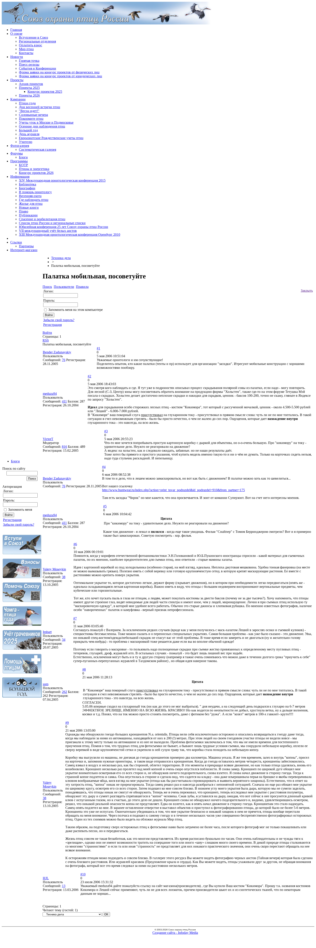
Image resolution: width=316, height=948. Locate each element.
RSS (46, 340)
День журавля (29, 134)
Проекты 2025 (29, 88)
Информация (19, 176)
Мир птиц (26, 49)
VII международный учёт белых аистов (48, 230)
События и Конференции (37, 68)
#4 (104, 467)
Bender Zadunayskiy (57, 352)
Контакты (26, 53)
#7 (75, 618)
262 (64, 692)
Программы (19, 161)
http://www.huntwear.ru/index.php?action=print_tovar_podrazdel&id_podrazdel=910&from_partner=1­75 (173, 490)
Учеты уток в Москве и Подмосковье (46, 122)
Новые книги (29, 207)
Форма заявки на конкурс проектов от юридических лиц (60, 76)
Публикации (28, 215)
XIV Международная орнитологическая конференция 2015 (62, 180)
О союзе (16, 33)
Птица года (27, 103)
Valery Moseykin (54, 569)
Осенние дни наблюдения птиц (42, 126)
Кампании (18, 99)
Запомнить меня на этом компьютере (75, 309)
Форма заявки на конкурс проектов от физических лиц (59, 72)
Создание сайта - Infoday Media (175, 932)
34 (63, 639)
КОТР (23, 165)
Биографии (27, 188)
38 (63, 577)
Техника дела (61, 258)
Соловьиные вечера (33, 115)
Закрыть (307, 290)
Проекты (16, 80)
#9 (67, 723)
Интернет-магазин (23, 250)
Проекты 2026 (29, 95)
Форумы (16, 153)
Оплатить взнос (30, 45)
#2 (89, 376)
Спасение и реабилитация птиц (42, 219)
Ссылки (16, 242)
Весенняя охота (30, 196)
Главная (16, 30)
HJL (46, 878)
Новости (16, 57)
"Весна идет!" (29, 111)
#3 (106, 431)
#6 (75, 544)
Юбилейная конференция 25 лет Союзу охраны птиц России (63, 227)
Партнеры (26, 246)
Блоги (23, 157)
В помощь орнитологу (35, 192)
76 (63, 360)
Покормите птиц (31, 118)
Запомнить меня (20, 509)
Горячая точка (29, 60)
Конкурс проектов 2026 (36, 173)
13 (63, 886)
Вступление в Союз (33, 37)
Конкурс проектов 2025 (45, 91)
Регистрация (12, 520)
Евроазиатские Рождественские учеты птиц (51, 138)
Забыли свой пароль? (18, 524)
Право (23, 211)
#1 (98, 348)
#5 (105, 506)
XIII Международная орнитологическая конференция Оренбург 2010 (69, 234)
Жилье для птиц (31, 203)
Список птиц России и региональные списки (52, 223)
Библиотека (27, 184)
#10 (83, 874)
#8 (84, 669)
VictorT (48, 439)
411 (64, 401)
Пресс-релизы (29, 64)
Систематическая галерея (37, 149)
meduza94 (50, 393)
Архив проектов (31, 84)
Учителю (25, 142)
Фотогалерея (19, 145)
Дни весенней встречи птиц (39, 107)
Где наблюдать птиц (33, 200)
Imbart (47, 632)
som (45, 684)
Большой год (28, 130)
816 (64, 446)
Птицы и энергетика (34, 169)
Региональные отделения (37, 41)
